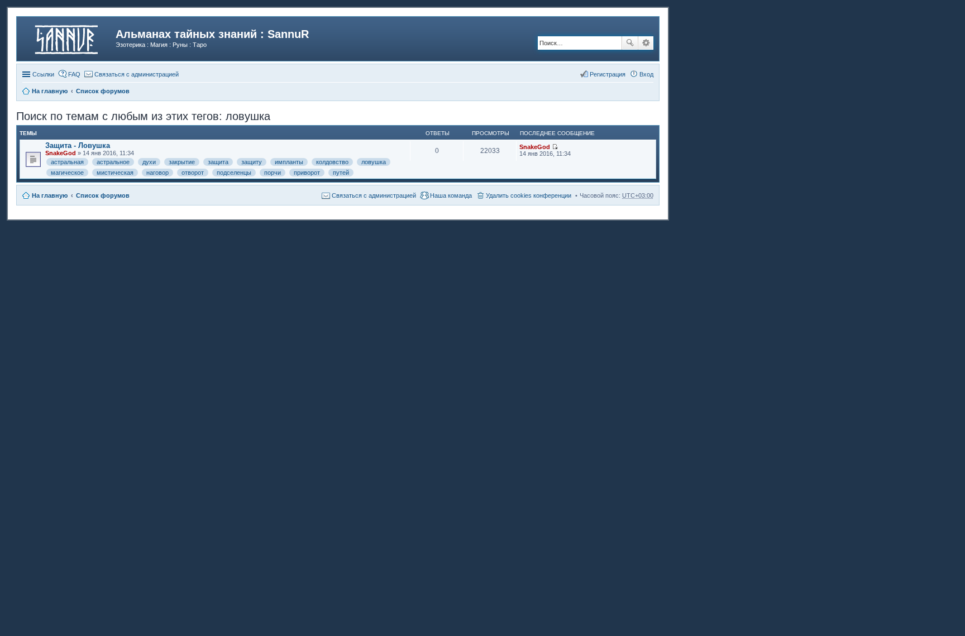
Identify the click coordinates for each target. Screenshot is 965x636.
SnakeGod (60, 153)
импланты (289, 162)
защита (218, 162)
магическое (67, 172)
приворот (307, 172)
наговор (157, 172)
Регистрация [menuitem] (607, 74)
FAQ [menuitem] (74, 74)
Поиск (630, 43)
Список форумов (103, 195)
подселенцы (234, 172)
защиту (251, 162)
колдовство (332, 162)
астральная (67, 162)
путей (341, 172)
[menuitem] (131, 74)
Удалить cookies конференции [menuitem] (528, 195)
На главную (50, 195)
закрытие (182, 162)
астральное (113, 162)
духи (149, 162)
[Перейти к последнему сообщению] (555, 147)
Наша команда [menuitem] (451, 195)
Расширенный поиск (645, 43)
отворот (192, 172)
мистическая (115, 172)
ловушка (373, 162)
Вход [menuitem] (646, 74)
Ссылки (43, 74)
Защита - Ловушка (77, 145)
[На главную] (68, 37)
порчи (272, 172)
